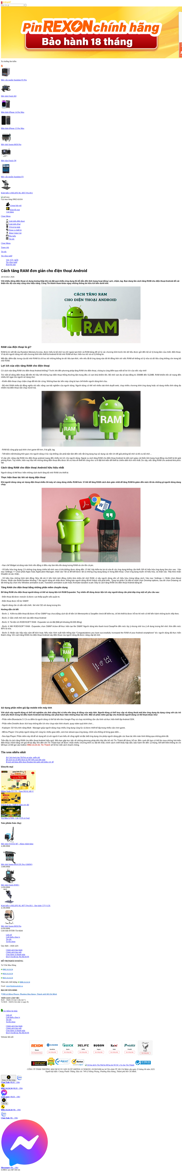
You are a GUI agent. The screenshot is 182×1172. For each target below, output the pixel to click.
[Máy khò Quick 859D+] (9, 883)
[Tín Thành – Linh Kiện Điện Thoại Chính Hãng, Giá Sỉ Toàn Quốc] (6, 3)
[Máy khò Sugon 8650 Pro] (9, 924)
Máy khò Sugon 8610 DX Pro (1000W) (16, 864)
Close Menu (6, 216)
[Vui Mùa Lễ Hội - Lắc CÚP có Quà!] (11, 816)
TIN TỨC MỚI (12, 260)
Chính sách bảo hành (14, 950)
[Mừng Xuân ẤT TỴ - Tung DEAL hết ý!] (18, 790)
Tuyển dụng (10, 942)
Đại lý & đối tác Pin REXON (17, 957)
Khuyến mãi (11, 265)
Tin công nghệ (6, 256)
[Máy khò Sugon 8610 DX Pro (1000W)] (9, 863)
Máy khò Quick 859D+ (10, 885)
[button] (9, 1011)
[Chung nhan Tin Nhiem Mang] (109, 1065)
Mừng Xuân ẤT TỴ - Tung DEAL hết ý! (17, 791)
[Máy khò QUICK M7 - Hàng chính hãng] (9, 842)
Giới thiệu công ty (13, 937)
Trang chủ (5, 247)
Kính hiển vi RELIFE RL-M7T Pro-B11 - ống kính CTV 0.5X (25, 906)
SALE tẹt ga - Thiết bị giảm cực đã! (15, 805)
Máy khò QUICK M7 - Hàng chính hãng (17, 844)
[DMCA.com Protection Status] (51, 1065)
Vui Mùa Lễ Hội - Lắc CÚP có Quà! (15, 818)
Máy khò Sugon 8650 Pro (11, 926)
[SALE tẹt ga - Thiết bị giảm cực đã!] (11, 803)
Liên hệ (9, 935)
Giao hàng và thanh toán (15, 954)
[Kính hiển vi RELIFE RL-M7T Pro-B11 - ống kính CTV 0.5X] (9, 904)
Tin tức (4, 252)
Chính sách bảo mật (13, 952)
